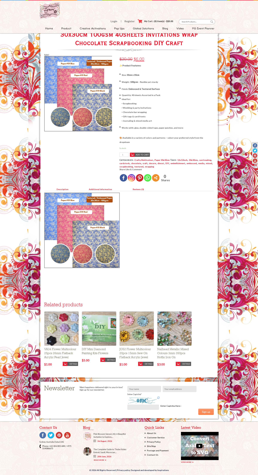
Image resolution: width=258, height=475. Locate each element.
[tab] (62, 188)
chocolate (136, 163)
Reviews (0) (138, 189)
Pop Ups (119, 28)
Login (114, 21)
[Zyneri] (49, 17)
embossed (192, 163)
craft (145, 163)
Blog (165, 28)
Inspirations (163, 470)
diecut (161, 163)
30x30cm (193, 160)
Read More (99, 460)
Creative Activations (93, 28)
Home (49, 28)
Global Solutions (143, 28)
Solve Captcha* (134, 394)
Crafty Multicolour (143, 160)
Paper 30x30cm (162, 160)
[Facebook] (123, 178)
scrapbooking (126, 166)
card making (205, 160)
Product (66, 28)
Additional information (100, 189)
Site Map (151, 446)
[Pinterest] (139, 178)
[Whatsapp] (147, 178)
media (201, 163)
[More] (155, 178)
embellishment (178, 163)
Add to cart (142, 155)
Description (62, 189)
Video (180, 28)
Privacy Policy (154, 442)
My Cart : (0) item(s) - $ (158, 21)
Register (130, 21)
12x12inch (182, 160)
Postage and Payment (158, 450)
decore (152, 163)
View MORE (186, 462)
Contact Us (152, 455)
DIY (167, 163)
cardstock (124, 163)
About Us (151, 433)
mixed (209, 163)
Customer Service (156, 437)
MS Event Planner (203, 28)
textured (138, 166)
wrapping (149, 166)
